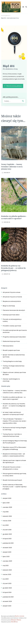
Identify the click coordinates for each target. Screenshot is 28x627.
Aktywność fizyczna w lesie (11, 292)
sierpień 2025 (7, 552)
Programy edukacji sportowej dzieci (14, 337)
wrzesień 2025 (7, 547)
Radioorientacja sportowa (11, 341)
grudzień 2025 (7, 534)
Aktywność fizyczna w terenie (12, 297)
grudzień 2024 (7, 588)
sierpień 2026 (7, 498)
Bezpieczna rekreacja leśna (12, 301)
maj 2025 (6, 565)
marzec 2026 (7, 520)
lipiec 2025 (6, 556)
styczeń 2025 (7, 583)
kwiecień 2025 (7, 570)
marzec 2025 (7, 574)
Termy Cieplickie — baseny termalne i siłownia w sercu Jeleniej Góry (11, 166)
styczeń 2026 (7, 529)
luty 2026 (6, 525)
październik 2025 (8, 543)
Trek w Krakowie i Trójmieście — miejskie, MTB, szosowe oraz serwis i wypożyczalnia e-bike (14, 421)
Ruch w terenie (19, 616)
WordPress (14, 622)
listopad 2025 (7, 538)
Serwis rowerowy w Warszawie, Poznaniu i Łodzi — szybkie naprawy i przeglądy (15, 487)
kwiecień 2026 (7, 516)
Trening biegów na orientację (12, 361)
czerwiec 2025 (7, 561)
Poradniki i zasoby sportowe (12, 326)
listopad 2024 (7, 592)
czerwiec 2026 (7, 507)
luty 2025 (6, 579)
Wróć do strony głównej (14, 86)
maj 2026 (6, 511)
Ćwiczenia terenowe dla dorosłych (14, 310)
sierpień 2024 (7, 606)
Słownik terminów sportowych (12, 480)
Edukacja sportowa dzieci (11, 315)
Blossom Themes (16, 620)
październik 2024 (8, 597)
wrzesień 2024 (7, 601)
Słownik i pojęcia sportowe (11, 350)
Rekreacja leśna (8, 346)
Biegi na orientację (9, 306)
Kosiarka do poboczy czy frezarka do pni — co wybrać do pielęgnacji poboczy (13, 268)
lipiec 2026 (6, 503)
